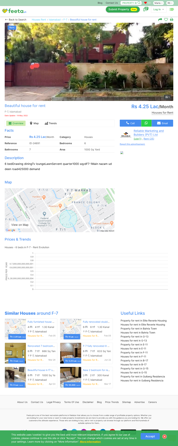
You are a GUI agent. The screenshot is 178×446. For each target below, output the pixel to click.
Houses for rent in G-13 (134, 340)
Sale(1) (137, 138)
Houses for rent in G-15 (134, 372)
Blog (100, 2)
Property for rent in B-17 (134, 360)
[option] (89, 62)
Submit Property (122, 9)
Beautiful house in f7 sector (43, 370)
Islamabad (55, 19)
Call (132, 123)
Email (164, 123)
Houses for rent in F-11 (133, 356)
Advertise (139, 402)
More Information (90, 441)
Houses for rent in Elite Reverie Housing (143, 324)
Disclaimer (88, 402)
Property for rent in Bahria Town (139, 328)
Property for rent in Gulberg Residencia (143, 376)
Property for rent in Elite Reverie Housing (144, 320)
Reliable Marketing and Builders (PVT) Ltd (149, 132)
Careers (152, 402)
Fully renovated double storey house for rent (108, 321)
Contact (37, 402)
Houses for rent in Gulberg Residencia (142, 380)
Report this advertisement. (132, 144)
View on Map (20, 224)
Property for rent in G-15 (134, 368)
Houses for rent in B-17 (134, 364)
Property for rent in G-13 (134, 336)
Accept (150, 436)
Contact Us (112, 2)
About (22, 402)
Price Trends (112, 402)
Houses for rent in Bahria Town (138, 332)
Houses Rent (39, 19)
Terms (71, 402)
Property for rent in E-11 (134, 344)
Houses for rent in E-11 (133, 348)
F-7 (65, 19)
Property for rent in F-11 (134, 352)
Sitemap (126, 402)
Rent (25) (149, 138)
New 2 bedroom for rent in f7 (99, 370)
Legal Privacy (54, 402)
